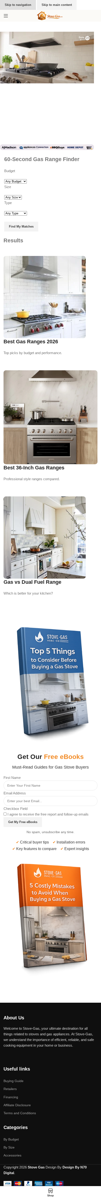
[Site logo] (50, 15)
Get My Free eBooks (22, 822)
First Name (12, 778)
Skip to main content (57, 5)
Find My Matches (21, 226)
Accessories (12, 1155)
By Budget (11, 1139)
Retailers (10, 1089)
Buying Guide (13, 1081)
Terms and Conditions (20, 1113)
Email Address (15, 793)
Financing (11, 1097)
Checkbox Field (15, 809)
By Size (9, 1147)
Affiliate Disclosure (17, 1105)
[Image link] (50, 681)
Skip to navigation (18, 5)
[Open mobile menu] (6, 15)
